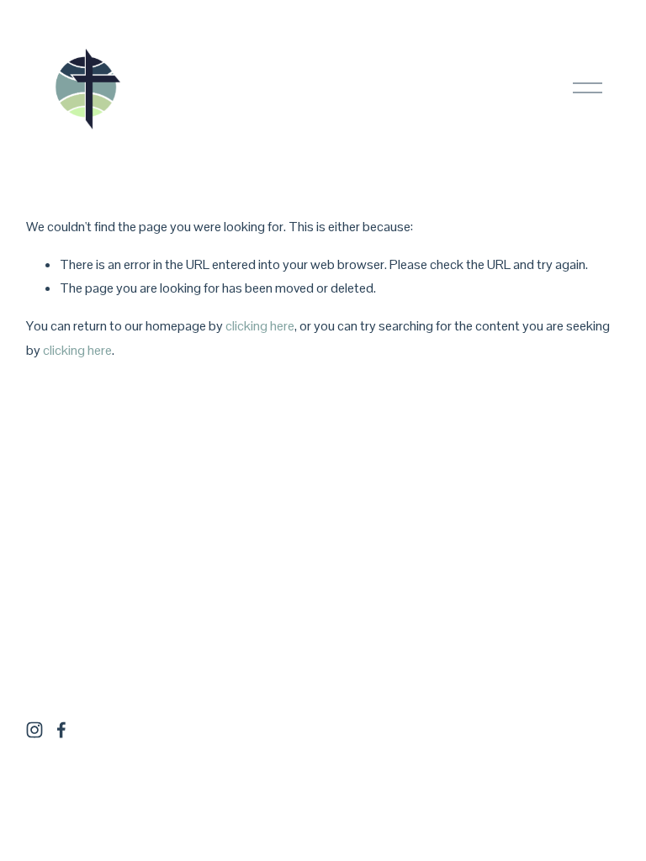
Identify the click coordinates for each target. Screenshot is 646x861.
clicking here (259, 326)
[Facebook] (61, 729)
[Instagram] (34, 729)
